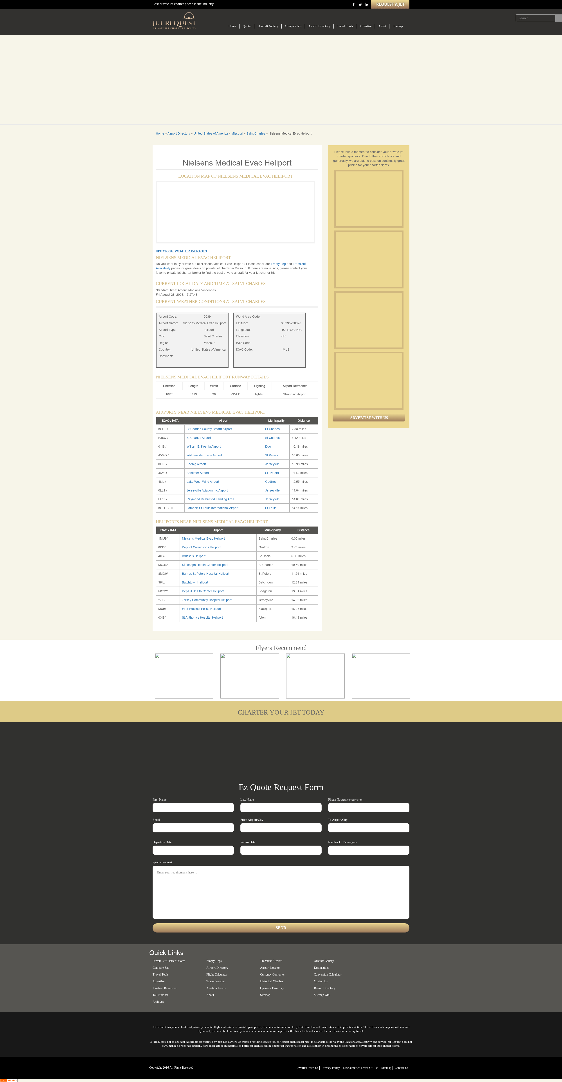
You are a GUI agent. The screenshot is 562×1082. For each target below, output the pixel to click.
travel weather (215, 981)
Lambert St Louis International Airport (212, 508)
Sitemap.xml (322, 995)
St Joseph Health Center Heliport (205, 565)
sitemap (265, 995)
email (156, 819)
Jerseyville (272, 464)
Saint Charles (256, 133)
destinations (321, 967)
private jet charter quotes (169, 961)
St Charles (272, 429)
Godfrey (270, 481)
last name (247, 799)
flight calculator (216, 974)
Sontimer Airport (198, 473)
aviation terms (215, 988)
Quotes (247, 26)
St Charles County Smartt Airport (209, 429)
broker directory (324, 988)
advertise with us (306, 1067)
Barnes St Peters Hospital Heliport (205, 573)
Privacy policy (331, 1067)
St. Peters (272, 473)
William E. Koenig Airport (204, 446)
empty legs (214, 961)
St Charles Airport (199, 437)
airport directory (217, 967)
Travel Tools (345, 26)
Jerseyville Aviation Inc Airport (207, 490)
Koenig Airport (196, 464)
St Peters (271, 455)
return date (247, 842)
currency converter (272, 974)
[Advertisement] (369, 198)
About (382, 26)
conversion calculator (328, 974)
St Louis (270, 508)
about (210, 995)
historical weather (271, 981)
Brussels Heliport (193, 556)
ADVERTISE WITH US (369, 418)
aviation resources (164, 988)
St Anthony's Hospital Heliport (202, 617)
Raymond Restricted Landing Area (210, 499)
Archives (158, 1001)
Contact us (321, 981)
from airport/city (251, 819)
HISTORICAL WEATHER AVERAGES (181, 251)
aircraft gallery (324, 961)
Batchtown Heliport (195, 582)
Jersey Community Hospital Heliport (207, 600)
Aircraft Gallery (268, 26)
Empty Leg (279, 264)
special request (162, 862)
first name (159, 799)
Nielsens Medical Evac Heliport (203, 538)
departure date (162, 842)
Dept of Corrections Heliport (201, 547)
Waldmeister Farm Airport (204, 455)
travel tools (160, 974)
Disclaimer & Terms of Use (360, 1067)
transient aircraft (271, 961)
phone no (345, 799)
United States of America (211, 133)
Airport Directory (319, 26)
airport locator (270, 967)
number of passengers (342, 842)
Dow (268, 446)
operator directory (272, 988)
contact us (401, 1067)
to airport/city (338, 819)
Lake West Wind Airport (203, 481)
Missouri (237, 133)
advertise (158, 981)
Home (232, 26)
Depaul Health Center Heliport (203, 591)
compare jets (161, 967)
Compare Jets (293, 26)
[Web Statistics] (9, 1080)
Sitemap (398, 26)
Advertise (365, 26)
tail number (160, 995)
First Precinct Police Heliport (201, 608)
